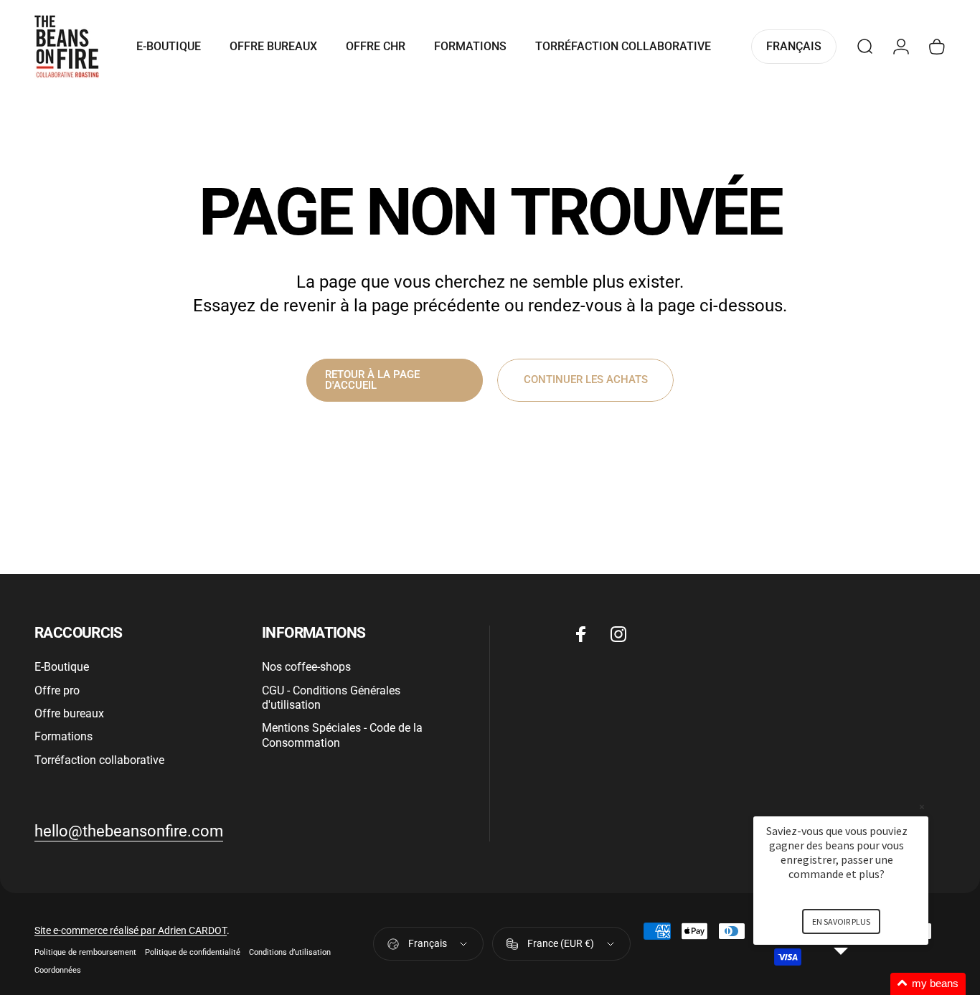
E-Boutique (61, 667)
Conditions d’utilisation (290, 952)
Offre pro (57, 690)
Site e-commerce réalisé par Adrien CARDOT (130, 930)
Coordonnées (57, 970)
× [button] (922, 807)
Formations (63, 736)
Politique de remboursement (85, 952)
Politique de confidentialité (192, 952)
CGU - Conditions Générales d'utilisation (331, 698)
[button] (858, 984)
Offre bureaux (69, 713)
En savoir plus (841, 921)
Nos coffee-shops (306, 667)
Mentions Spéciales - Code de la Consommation (342, 735)
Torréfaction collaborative (99, 760)
